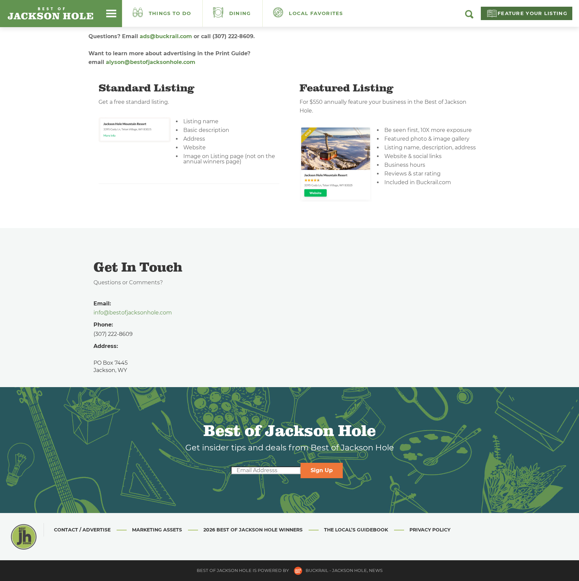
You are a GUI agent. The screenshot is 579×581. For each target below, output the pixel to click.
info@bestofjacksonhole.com (132, 312)
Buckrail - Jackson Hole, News (344, 570)
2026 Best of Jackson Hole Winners (253, 530)
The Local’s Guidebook (356, 530)
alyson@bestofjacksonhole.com (150, 62)
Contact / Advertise (82, 530)
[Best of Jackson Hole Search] (469, 16)
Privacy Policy (429, 530)
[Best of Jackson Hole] (50, 13)
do (170, 13)
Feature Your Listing (532, 13)
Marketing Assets (157, 530)
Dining (239, 13)
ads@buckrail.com (166, 36)
